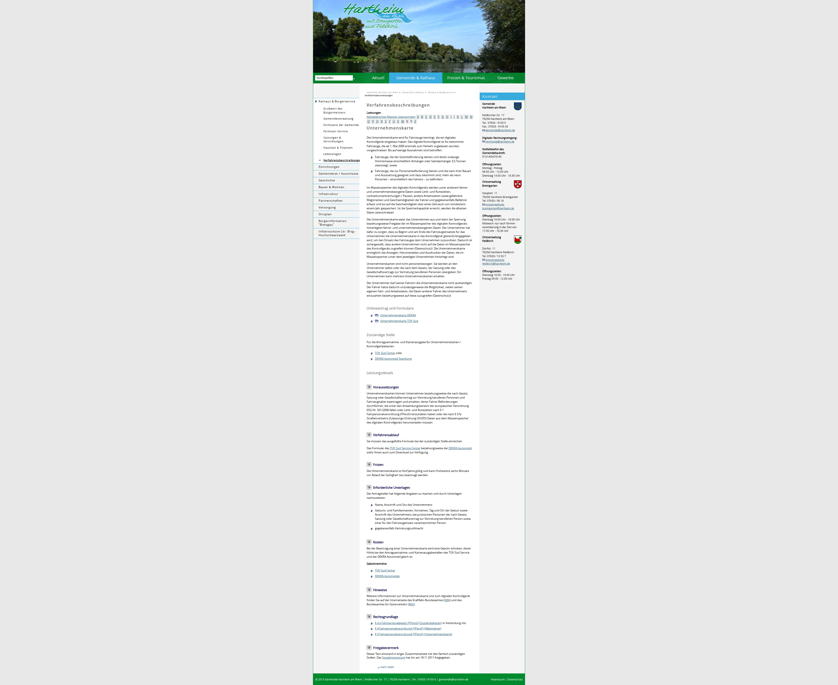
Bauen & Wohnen (331, 187)
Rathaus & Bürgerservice (337, 101)
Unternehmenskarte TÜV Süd (399, 321)
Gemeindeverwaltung (338, 118)
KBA (447, 600)
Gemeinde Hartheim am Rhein (382, 92)
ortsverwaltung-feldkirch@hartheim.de (496, 261)
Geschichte (327, 180)
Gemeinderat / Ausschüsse (338, 174)
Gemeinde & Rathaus (415, 77)
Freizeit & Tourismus (466, 77)
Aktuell (378, 77)
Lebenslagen (332, 154)
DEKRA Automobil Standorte (393, 359)
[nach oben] (379, 667)
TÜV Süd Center (385, 353)
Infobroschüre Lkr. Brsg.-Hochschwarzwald (337, 233)
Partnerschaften (331, 201)
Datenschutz (515, 679)
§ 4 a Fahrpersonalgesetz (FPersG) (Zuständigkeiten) (408, 623)
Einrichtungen (329, 167)
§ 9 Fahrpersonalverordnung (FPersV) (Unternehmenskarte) (413, 634)
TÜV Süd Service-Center (404, 448)
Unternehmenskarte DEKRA (398, 315)
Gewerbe (505, 77)
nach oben (387, 667)
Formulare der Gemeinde (341, 125)
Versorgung (327, 207)
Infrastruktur (328, 194)
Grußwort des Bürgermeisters (334, 110)
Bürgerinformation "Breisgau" (333, 223)
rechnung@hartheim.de (500, 141)
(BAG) (411, 604)
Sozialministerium (393, 657)
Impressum (498, 679)
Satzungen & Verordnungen (333, 139)
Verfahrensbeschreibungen (341, 160)
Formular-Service (335, 131)
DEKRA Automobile (387, 576)
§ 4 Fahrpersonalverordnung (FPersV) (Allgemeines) (408, 628)
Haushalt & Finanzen (338, 147)
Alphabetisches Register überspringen (391, 117)
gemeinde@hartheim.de (500, 130)
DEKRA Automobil (460, 448)
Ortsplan (325, 214)
